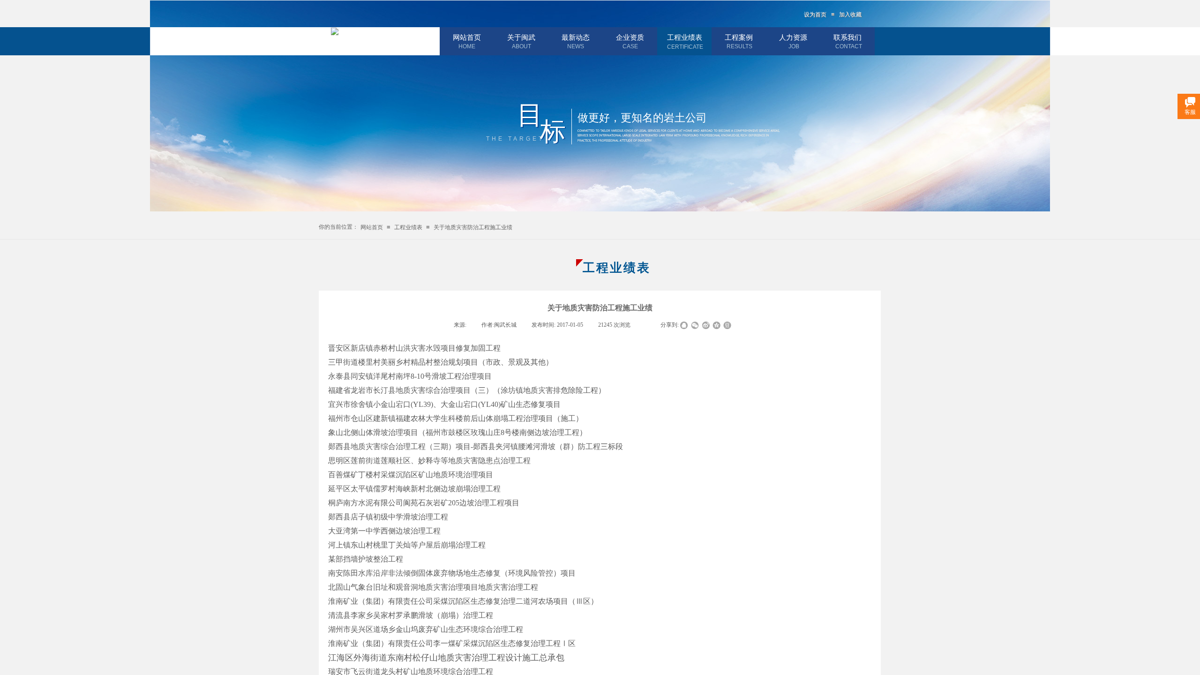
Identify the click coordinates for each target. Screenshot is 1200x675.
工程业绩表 (684, 37)
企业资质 (630, 37)
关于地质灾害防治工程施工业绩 (473, 227)
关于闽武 (521, 37)
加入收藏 (850, 14)
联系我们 (847, 37)
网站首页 (467, 37)
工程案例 (739, 37)
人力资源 (793, 37)
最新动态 (576, 37)
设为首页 (815, 14)
